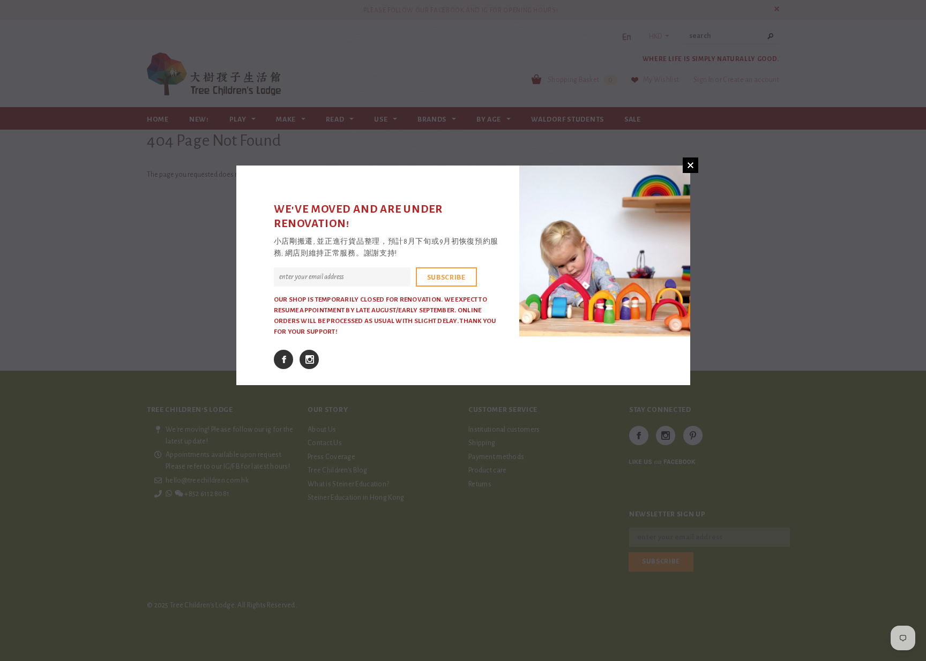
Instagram (309, 359)
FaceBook (283, 359)
